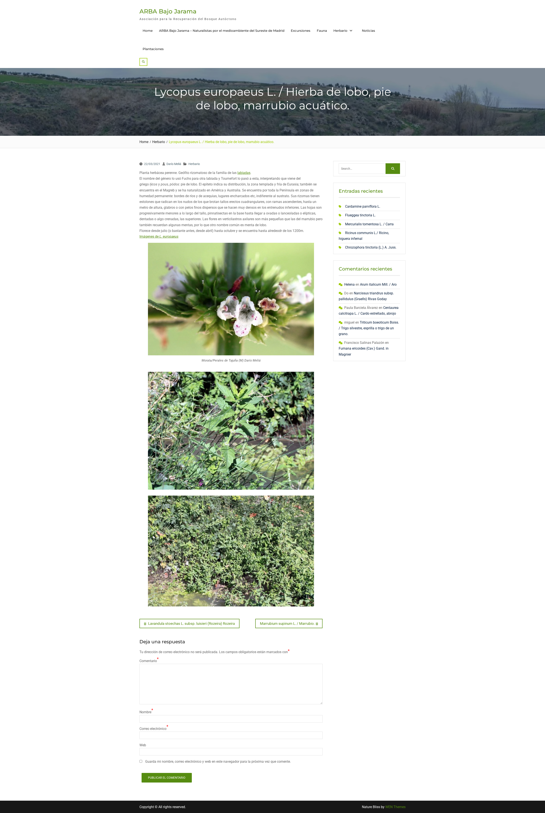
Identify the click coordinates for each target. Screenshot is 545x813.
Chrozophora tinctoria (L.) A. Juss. (370, 247)
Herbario (340, 31)
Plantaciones (153, 49)
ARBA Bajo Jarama (167, 11)
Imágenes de (158, 236)
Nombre (145, 712)
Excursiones (300, 31)
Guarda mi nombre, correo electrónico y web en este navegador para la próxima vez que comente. (218, 761)
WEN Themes (395, 807)
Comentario (148, 661)
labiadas (243, 173)
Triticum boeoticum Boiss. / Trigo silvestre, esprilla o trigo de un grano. (369, 328)
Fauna (322, 31)
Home (148, 31)
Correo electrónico (152, 729)
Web (142, 745)
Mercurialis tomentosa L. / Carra (369, 224)
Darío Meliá (173, 164)
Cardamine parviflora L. (362, 206)
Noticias (368, 31)
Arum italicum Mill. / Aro (378, 284)
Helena (349, 284)
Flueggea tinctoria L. (360, 215)
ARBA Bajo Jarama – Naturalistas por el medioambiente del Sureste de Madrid (221, 31)
